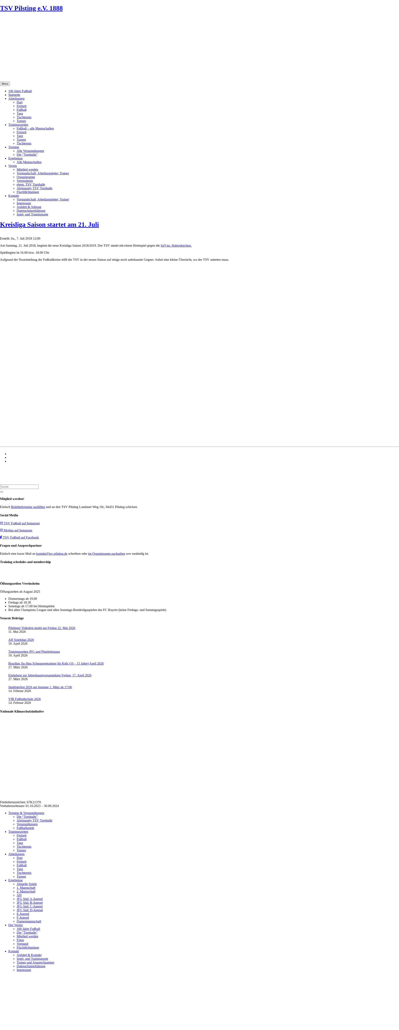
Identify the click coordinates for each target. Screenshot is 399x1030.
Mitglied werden (27, 169)
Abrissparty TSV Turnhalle (34, 188)
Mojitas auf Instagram (17, 530)
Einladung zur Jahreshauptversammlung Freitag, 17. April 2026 (49, 675)
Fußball (22, 109)
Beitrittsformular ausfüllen (28, 507)
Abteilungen (16, 98)
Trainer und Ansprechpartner (35, 962)
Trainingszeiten (18, 124)
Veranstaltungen (27, 824)
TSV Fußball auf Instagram (21, 523)
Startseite (14, 95)
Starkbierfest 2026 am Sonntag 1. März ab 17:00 (40, 687)
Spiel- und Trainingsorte (32, 214)
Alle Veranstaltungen (30, 151)
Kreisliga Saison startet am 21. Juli (49, 224)
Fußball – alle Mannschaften (35, 128)
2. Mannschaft (26, 891)
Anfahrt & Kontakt (29, 955)
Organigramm (26, 177)
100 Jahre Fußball (20, 91)
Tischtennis (24, 117)
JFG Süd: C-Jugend (30, 906)
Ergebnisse (15, 158)
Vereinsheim (25, 180)
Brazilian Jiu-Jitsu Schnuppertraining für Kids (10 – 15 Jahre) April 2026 (56, 663)
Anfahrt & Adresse (29, 207)
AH (19, 895)
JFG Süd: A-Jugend (30, 899)
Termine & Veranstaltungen (26, 813)
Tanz (20, 113)
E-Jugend (23, 914)
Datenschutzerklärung (31, 210)
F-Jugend (23, 917)
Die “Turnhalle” (27, 154)
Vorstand (22, 943)
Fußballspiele (25, 828)
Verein (12, 166)
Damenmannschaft (29, 921)
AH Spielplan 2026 (21, 640)
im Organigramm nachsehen (106, 553)
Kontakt (13, 195)
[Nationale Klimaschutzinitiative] (27, 795)
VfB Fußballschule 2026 (24, 699)
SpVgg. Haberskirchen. (176, 245)
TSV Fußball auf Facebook (20, 537)
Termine (13, 147)
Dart (19, 102)
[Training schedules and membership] (8, 575)
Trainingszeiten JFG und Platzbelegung (34, 651)
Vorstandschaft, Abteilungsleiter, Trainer (43, 173)
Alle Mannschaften (29, 162)
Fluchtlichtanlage (28, 192)
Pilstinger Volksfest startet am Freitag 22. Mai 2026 (41, 628)
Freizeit (21, 106)
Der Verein (15, 925)
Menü (5, 83)
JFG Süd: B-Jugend (30, 902)
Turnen (21, 121)
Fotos (20, 940)
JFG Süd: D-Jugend (30, 910)
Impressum (24, 203)
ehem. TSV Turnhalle (31, 184)
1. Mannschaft (26, 887)
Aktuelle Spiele (27, 884)
